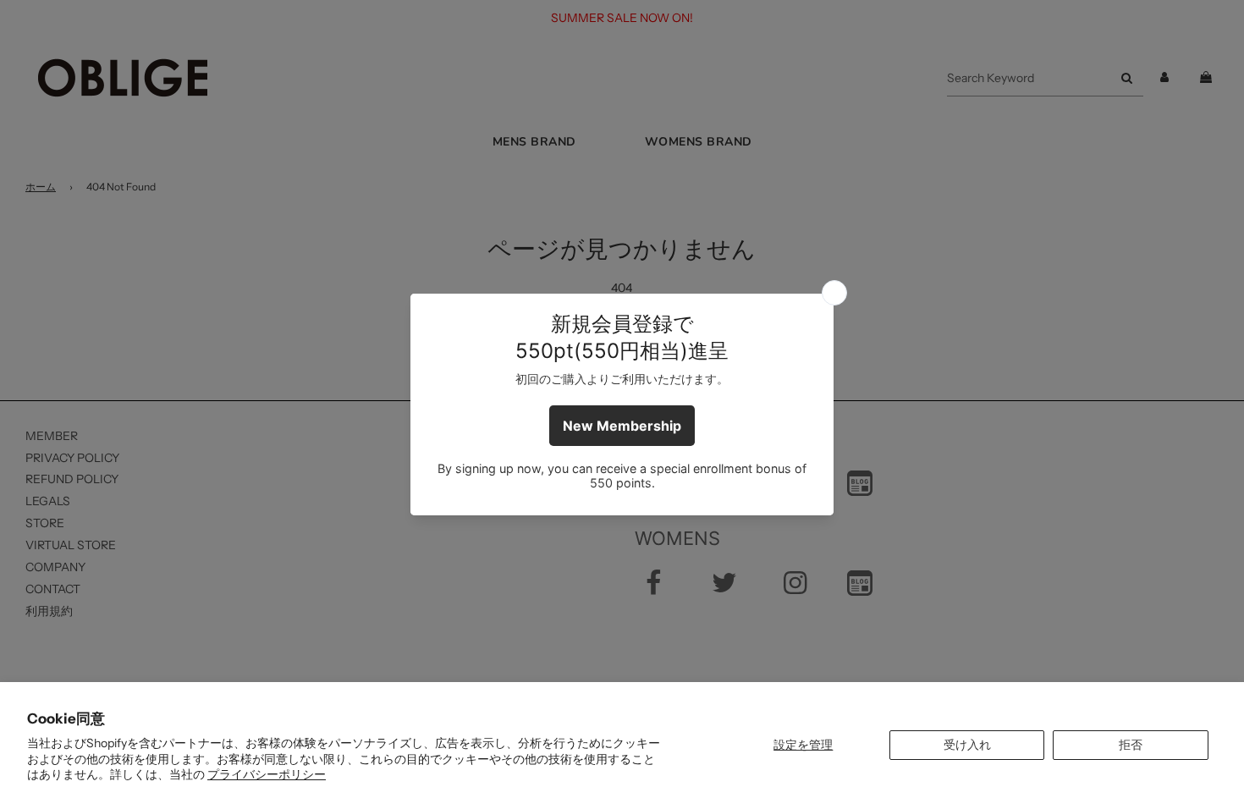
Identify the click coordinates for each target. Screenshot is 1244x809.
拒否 (1130, 744)
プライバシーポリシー (266, 774)
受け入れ (967, 744)
